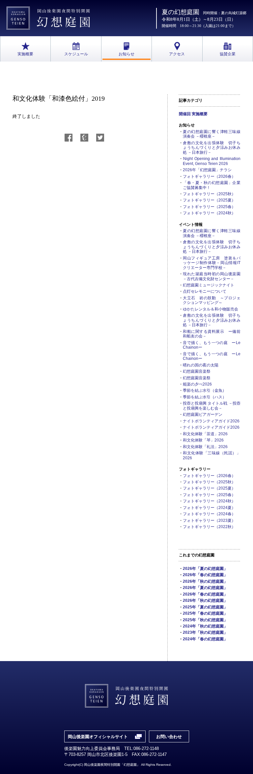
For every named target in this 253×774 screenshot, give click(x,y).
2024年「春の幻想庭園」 (205, 639)
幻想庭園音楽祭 (197, 371)
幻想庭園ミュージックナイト (208, 285)
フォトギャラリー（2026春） (209, 176)
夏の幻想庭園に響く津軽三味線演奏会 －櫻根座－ (211, 134)
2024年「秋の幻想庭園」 (205, 626)
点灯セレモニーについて (204, 291)
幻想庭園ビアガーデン (202, 414)
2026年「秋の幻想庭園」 (205, 581)
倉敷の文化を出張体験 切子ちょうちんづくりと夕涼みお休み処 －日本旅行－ (211, 148)
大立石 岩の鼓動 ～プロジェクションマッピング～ (211, 300)
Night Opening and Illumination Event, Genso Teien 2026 (211, 161)
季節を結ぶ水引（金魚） (204, 390)
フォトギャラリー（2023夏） (209, 520)
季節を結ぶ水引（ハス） (204, 397)
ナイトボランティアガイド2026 (211, 421)
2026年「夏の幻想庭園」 (205, 568)
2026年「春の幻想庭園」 (205, 575)
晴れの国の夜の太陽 (200, 365)
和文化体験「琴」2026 (203, 440)
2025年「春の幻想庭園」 (205, 613)
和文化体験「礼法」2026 (205, 446)
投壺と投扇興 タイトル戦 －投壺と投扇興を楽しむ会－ (211, 405)
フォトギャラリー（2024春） (209, 514)
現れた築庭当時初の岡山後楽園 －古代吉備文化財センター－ (211, 276)
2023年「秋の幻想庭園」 (205, 632)
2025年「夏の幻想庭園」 (205, 607)
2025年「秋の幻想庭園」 (205, 620)
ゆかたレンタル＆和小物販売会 (210, 309)
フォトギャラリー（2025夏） (209, 200)
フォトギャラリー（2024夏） (209, 507)
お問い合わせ (169, 736)
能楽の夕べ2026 (197, 384)
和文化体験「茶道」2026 (205, 434)
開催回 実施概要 (193, 114)
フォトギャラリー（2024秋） (209, 213)
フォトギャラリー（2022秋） (209, 526)
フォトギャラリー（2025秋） (209, 194)
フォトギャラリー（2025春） (209, 206)
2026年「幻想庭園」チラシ (207, 170)
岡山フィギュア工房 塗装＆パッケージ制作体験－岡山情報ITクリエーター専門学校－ (211, 263)
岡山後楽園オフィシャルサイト (98, 736)
